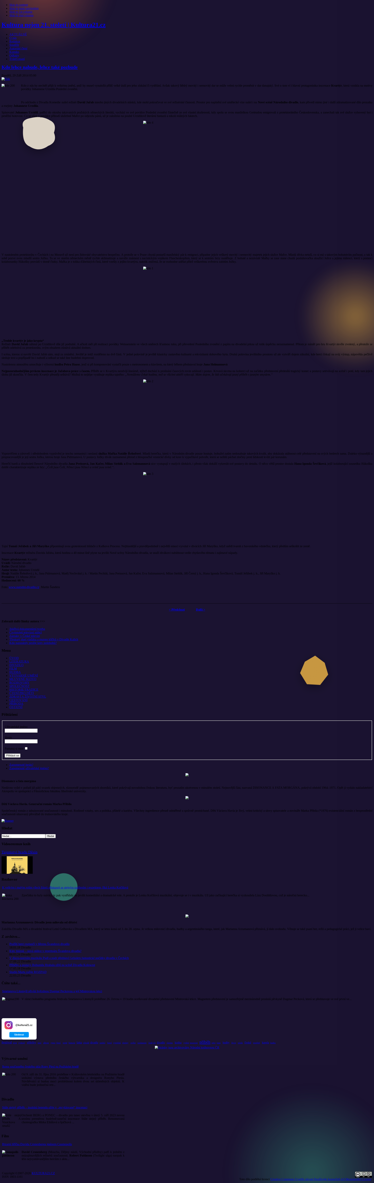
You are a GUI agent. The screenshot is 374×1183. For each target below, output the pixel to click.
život (233, 1043)
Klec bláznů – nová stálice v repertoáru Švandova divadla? (45, 951)
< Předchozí (177, 609)
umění (102, 1043)
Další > (200, 609)
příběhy (31, 1042)
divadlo (161, 1042)
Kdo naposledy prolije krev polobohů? (33, 643)
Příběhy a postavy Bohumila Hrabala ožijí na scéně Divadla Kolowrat (52, 965)
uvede (65, 1043)
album (46, 1043)
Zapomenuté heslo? (21, 764)
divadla (94, 1042)
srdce (213, 1043)
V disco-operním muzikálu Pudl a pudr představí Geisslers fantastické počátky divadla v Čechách (69, 958)
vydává (186, 1043)
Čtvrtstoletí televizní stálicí (25, 632)
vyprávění (117, 1043)
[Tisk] (6, 79)
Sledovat (19, 1034)
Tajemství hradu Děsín (19, 852)
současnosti (142, 1043)
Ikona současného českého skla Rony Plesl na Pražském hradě (40, 1066)
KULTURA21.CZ (43, 1173)
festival (7, 1042)
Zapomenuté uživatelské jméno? (29, 768)
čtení (58, 1043)
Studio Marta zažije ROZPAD (28, 972)
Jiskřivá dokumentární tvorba (27, 629)
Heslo (8, 737)
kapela (265, 1042)
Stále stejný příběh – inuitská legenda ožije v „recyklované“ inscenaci (44, 1107)
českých (152, 1043)
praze (219, 1043)
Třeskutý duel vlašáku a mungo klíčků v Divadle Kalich (43, 639)
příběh (204, 1042)
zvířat (133, 1043)
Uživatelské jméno (16, 726)
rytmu (53, 1043)
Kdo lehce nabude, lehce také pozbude (40, 67)
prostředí (256, 1043)
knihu (273, 1043)
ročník (240, 1043)
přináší (86, 1043)
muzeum (194, 1043)
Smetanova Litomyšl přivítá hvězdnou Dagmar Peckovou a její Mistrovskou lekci (52, 991)
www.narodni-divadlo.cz (24, 587)
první (15, 1043)
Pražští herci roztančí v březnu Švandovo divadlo (39, 944)
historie (72, 1043)
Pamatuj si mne (14, 748)
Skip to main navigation (24, 8)
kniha (178, 1042)
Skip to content (18, 4)
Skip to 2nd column (21, 15)
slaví (39, 1043)
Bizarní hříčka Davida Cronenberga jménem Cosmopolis (37, 1144)
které (109, 1043)
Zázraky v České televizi (24, 636)
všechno (170, 1043)
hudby (226, 1042)
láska (79, 1042)
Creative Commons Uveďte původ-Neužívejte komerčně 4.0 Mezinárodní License (320, 1179)
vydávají (21, 1043)
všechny (125, 1043)
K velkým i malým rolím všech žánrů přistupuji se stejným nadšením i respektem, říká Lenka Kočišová (65, 887)
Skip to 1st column (20, 11)
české (247, 1042)
